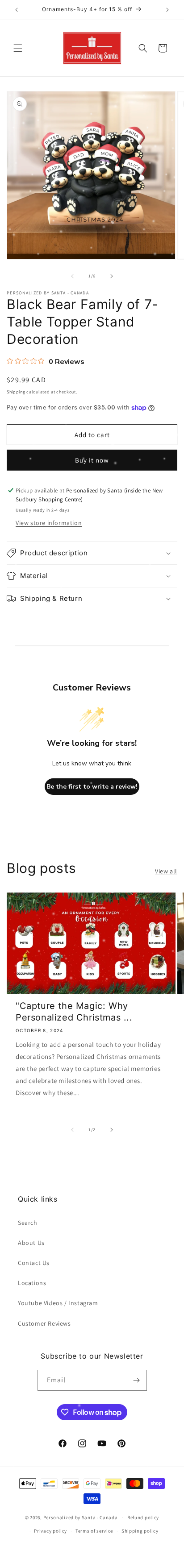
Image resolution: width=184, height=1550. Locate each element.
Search (28, 1223)
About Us (31, 1243)
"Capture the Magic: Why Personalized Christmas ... (74, 1011)
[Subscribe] (136, 1380)
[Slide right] (111, 276)
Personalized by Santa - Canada (80, 1517)
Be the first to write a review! (92, 786)
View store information (49, 523)
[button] (18, 48)
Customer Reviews (44, 1323)
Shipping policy (140, 1531)
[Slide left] (72, 276)
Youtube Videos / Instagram (58, 1303)
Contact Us (34, 1263)
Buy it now (92, 460)
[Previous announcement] (16, 10)
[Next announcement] (167, 10)
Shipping (16, 392)
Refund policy (143, 1517)
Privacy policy (50, 1531)
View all (166, 871)
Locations (32, 1283)
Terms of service (94, 1531)
